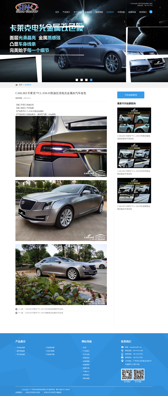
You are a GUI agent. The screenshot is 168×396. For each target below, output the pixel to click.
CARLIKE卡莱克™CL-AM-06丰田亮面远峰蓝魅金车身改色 (133, 172)
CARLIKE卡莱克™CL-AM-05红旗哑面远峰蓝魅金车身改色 (133, 207)
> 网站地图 (85, 378)
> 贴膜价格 (85, 368)
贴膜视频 (99, 12)
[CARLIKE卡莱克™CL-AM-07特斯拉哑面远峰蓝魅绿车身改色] (134, 120)
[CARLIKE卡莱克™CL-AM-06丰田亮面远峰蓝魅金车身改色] (134, 155)
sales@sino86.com (136, 347)
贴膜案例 (110, 12)
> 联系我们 (85, 375)
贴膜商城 (132, 12)
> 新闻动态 (85, 358)
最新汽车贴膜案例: (126, 103)
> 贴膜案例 (85, 365)
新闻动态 (88, 12)
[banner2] (91, 80)
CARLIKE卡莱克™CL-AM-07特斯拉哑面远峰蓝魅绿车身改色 (133, 137)
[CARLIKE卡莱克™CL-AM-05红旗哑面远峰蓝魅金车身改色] (134, 190)
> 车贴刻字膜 (49, 354)
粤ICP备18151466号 (63, 389)
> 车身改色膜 (20, 347)
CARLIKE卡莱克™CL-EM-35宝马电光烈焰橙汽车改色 (44, 309)
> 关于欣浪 (85, 354)
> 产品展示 (85, 351)
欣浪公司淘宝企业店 (33, 392)
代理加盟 (121, 12)
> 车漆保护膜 (49, 347)
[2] (81, 80)
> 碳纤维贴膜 (20, 351)
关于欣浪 (77, 12)
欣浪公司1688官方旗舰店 (52, 392)
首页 (57, 12)
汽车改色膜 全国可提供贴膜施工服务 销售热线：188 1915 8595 (141, 4)
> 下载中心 (85, 371)
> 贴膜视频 (85, 361)
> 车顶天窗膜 (49, 351)
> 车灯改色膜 (20, 354)
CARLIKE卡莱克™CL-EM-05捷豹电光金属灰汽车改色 (44, 313)
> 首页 (84, 347)
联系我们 (143, 12)
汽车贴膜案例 (131, 95)
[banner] (77, 80)
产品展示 (66, 12)
